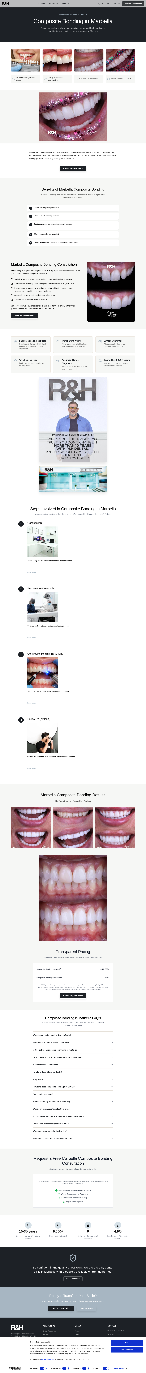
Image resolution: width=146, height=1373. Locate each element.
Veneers (46, 1334)
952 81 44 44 (106, 4)
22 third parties (47, 1359)
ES (119, 4)
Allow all (127, 1343)
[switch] (65, 1368)
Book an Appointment (133, 4)
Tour (77, 1334)
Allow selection (127, 1350)
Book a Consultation (61, 1308)
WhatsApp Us (86, 1308)
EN (114, 4)
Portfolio (41, 4)
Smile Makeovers (49, 1331)
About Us (65, 4)
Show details (119, 1368)
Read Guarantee (73, 1279)
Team (77, 1331)
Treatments (53, 4)
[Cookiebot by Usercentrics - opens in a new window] (15, 1368)
